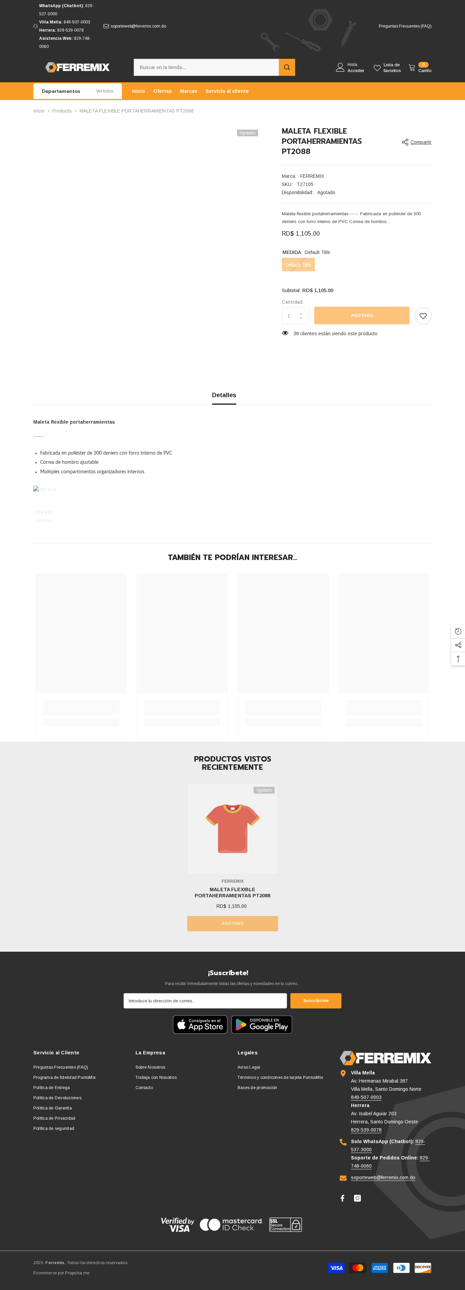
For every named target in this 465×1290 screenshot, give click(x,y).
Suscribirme (315, 1000)
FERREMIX (312, 176)
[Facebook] (342, 1198)
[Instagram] (357, 1198)
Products (62, 111)
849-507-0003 (77, 22)
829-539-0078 (70, 30)
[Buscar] (214, 67)
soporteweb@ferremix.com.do (138, 26)
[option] (232, 860)
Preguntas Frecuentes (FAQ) (405, 26)
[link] (423, 315)
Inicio (39, 111)
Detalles (224, 395)
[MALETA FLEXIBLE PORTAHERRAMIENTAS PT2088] (232, 828)
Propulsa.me (77, 1273)
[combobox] (206, 67)
